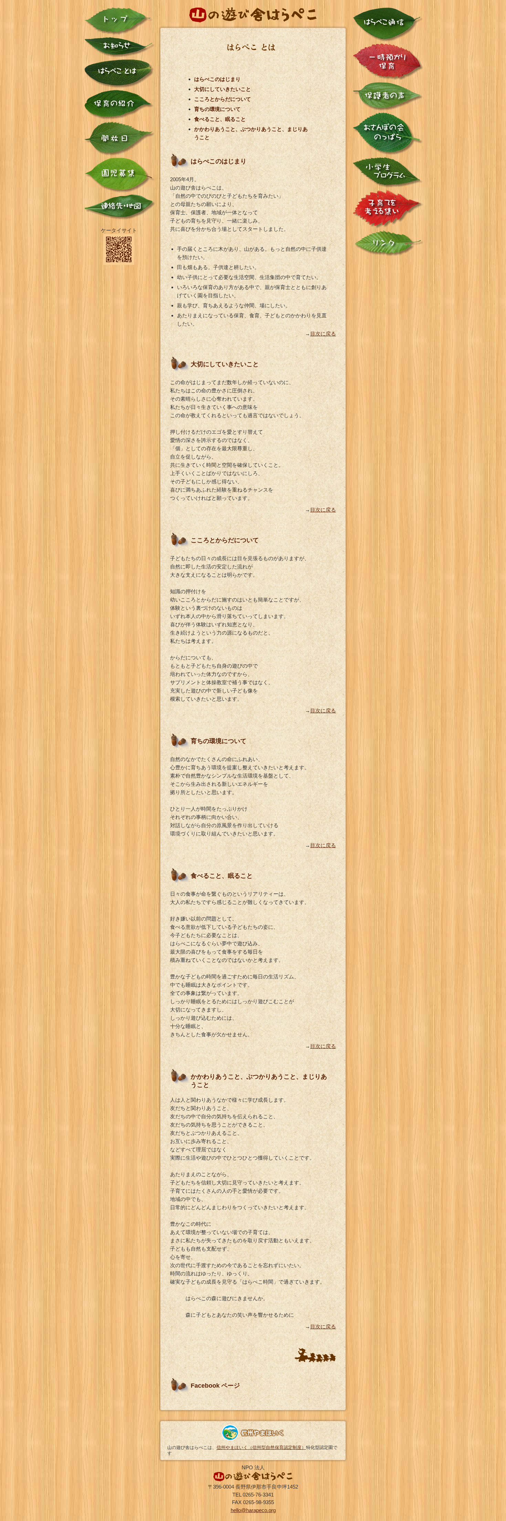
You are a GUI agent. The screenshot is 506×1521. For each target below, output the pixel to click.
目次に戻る (323, 334)
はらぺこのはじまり (217, 79)
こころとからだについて (222, 99)
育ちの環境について (217, 109)
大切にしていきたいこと (222, 89)
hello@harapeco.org (253, 1510)
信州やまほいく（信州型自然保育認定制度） (261, 1447)
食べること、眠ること (220, 119)
